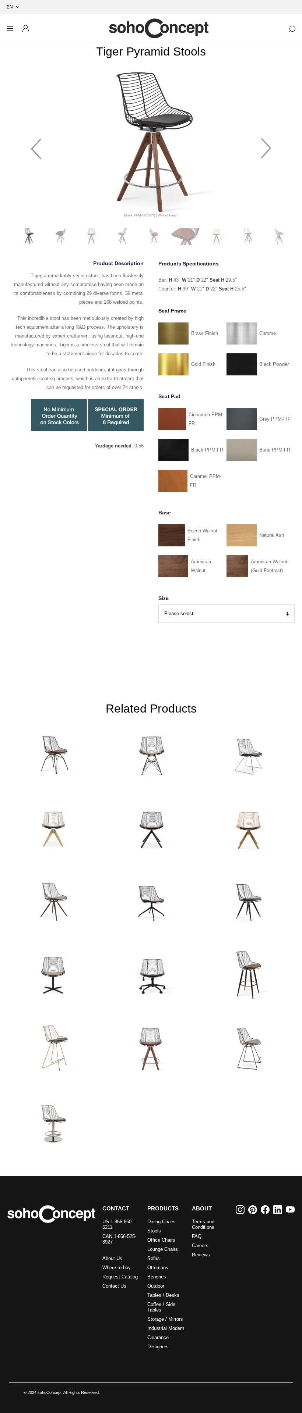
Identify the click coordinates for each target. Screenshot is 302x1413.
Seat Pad (169, 396)
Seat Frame (172, 311)
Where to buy (116, 1267)
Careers (200, 1245)
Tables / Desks (163, 1295)
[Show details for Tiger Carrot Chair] (53, 899)
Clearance (158, 1337)
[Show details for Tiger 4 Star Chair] (53, 972)
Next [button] (266, 145)
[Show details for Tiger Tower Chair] (151, 752)
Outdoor (155, 1286)
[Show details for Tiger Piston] (53, 1119)
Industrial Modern (165, 1328)
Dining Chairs (161, 1221)
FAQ (196, 1236)
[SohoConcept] (51, 1214)
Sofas (153, 1258)
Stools (154, 1231)
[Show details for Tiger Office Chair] (151, 972)
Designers (158, 1346)
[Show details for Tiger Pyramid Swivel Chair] (53, 825)
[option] (151, 145)
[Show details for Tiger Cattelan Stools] (53, 1045)
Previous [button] (36, 145)
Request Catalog (120, 1277)
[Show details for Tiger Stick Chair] (151, 825)
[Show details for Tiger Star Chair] (248, 899)
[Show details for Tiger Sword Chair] (248, 825)
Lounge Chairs (162, 1249)
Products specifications (188, 264)
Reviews (201, 1254)
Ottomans (157, 1267)
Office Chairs (161, 1240)
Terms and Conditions (203, 1224)
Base (164, 512)
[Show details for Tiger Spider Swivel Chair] (151, 899)
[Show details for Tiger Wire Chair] (248, 752)
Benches (156, 1277)
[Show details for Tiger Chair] (53, 752)
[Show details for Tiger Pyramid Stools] (151, 1045)
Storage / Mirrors (165, 1319)
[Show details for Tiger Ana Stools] (248, 972)
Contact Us (114, 1286)
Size (163, 598)
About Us (112, 1258)
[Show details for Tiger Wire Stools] (248, 1045)
